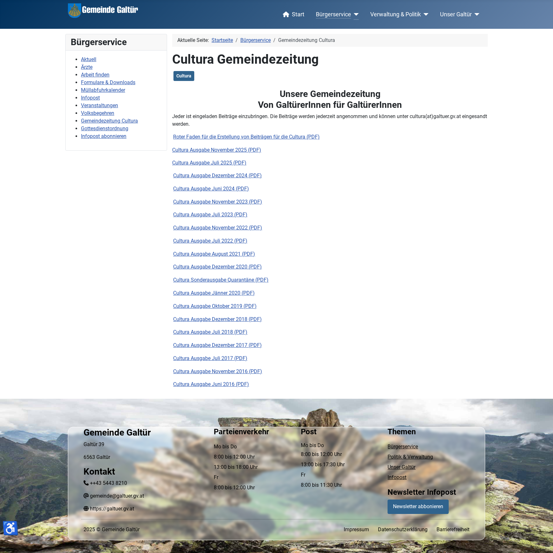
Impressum (356, 529)
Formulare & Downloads (108, 82)
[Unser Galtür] (476, 14)
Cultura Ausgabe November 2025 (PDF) (216, 150)
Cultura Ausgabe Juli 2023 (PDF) (210, 215)
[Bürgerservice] (355, 14)
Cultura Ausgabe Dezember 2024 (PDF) (217, 175)
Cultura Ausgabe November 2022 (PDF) (217, 228)
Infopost (90, 98)
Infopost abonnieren (103, 136)
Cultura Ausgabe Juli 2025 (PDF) (209, 163)
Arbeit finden (95, 75)
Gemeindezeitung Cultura (109, 121)
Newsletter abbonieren (418, 506)
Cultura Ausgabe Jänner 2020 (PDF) (214, 293)
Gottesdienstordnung (104, 128)
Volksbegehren (97, 113)
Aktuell (88, 59)
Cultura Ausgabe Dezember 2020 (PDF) (217, 267)
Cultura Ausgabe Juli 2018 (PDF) (210, 332)
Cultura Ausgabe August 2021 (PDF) (214, 254)
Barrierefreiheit (453, 529)
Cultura (183, 75)
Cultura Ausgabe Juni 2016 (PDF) (211, 384)
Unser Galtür (456, 14)
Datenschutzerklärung (403, 529)
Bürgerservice (333, 14)
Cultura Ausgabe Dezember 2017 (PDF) (217, 345)
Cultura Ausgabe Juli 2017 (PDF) (210, 358)
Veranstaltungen (99, 105)
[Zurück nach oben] (542, 541)
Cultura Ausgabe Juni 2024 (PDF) (211, 189)
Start (298, 14)
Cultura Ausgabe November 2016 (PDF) (217, 371)
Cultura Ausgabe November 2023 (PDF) (217, 202)
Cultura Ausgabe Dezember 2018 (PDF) (217, 319)
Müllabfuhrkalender (103, 90)
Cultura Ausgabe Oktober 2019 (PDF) (215, 306)
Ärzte (86, 67)
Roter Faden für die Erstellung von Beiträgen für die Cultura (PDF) (246, 137)
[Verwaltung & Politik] (425, 14)
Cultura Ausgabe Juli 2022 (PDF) (210, 241)
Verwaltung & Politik (395, 14)
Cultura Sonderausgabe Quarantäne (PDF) (220, 280)
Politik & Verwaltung (410, 457)
